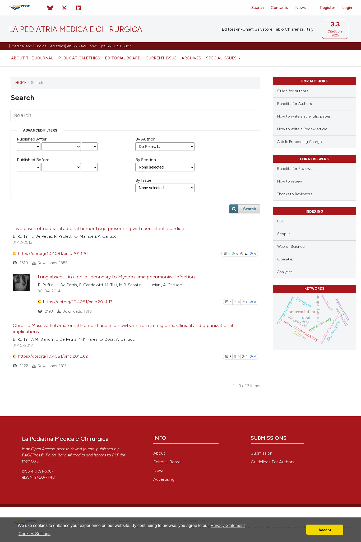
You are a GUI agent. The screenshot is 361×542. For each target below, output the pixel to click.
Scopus (283, 234)
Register (327, 7)
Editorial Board (123, 58)
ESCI (281, 221)
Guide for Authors (292, 91)
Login (347, 7)
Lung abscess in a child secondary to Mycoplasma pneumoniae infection (116, 277)
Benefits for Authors (294, 103)
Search (257, 7)
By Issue (143, 180)
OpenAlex (285, 259)
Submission (261, 453)
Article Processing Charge (299, 141)
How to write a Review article (302, 129)
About (159, 453)
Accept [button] (324, 530)
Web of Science (290, 246)
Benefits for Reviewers (296, 168)
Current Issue (161, 58)
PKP (115, 455)
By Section (145, 159)
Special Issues (222, 58)
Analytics (285, 272)
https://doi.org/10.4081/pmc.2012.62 (53, 356)
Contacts (279, 7)
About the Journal (32, 58)
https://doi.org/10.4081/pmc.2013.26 (52, 253)
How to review (289, 181)
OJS (35, 461)
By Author (145, 139)
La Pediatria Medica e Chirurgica (75, 29)
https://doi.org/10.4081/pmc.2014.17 (77, 301)
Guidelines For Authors (272, 461)
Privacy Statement (228, 525)
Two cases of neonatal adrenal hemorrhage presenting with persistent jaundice (98, 228)
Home (20, 82)
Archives (191, 58)
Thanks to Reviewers (294, 194)
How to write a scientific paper (303, 116)
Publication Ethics (79, 58)
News (300, 7)
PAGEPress (32, 455)
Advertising (163, 479)
